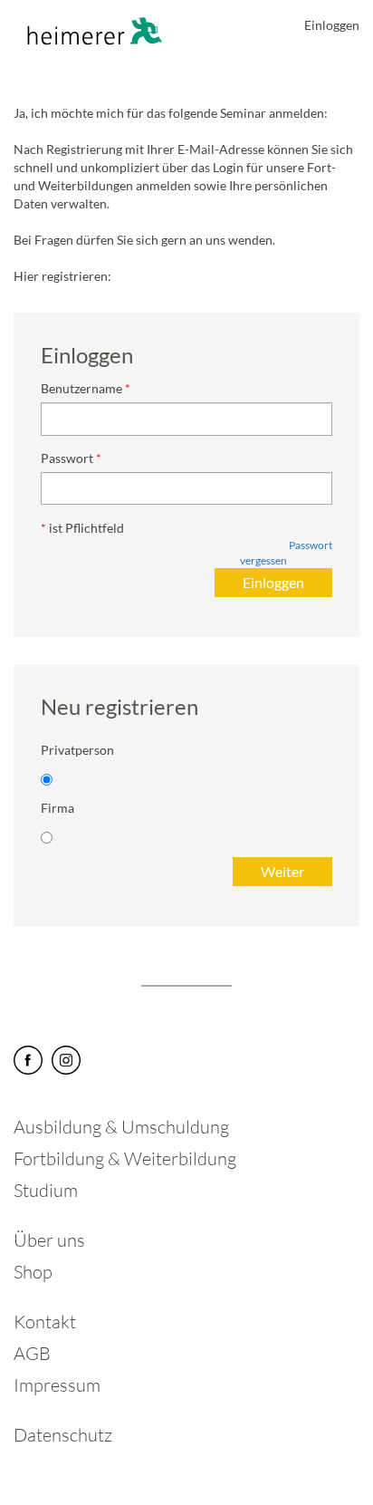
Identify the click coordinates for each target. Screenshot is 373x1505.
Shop (33, 1271)
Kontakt (45, 1321)
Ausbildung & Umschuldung (121, 1126)
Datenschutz (63, 1434)
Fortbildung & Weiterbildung (125, 1158)
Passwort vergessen (286, 552)
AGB (32, 1353)
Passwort (67, 458)
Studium (46, 1190)
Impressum (57, 1385)
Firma (57, 807)
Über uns (49, 1240)
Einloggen (331, 25)
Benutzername (81, 388)
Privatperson (77, 749)
